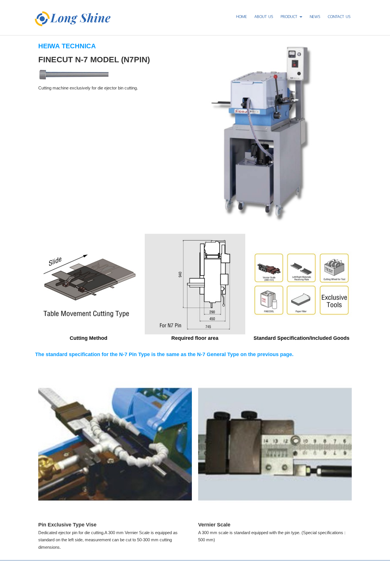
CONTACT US (339, 16)
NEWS (315, 16)
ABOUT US (263, 16)
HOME (241, 16)
